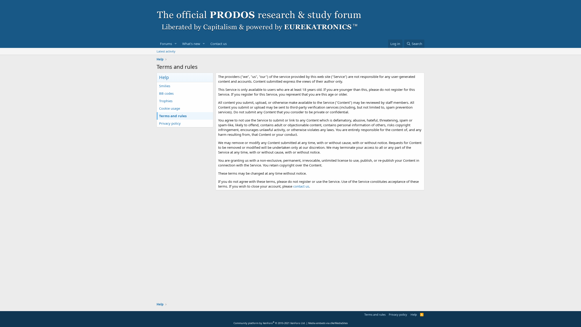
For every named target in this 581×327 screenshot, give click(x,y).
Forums (166, 43)
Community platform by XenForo (269, 323)
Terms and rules (173, 116)
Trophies (165, 101)
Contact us (218, 43)
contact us (301, 186)
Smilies (164, 86)
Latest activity (166, 51)
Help (414, 314)
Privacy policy (170, 123)
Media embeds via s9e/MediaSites (328, 323)
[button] (175, 44)
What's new (191, 43)
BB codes (166, 93)
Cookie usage (169, 108)
